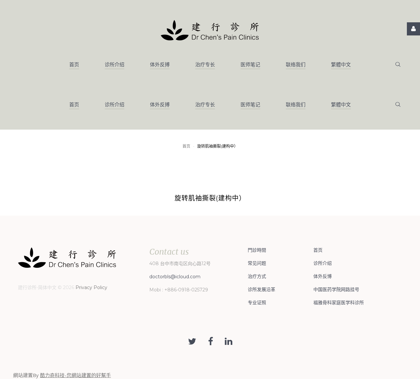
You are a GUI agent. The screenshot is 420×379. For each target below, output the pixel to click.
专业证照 (257, 302)
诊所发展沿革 (261, 289)
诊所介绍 (322, 263)
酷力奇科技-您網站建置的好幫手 (75, 375)
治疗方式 (257, 276)
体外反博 (322, 276)
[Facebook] (210, 341)
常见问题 (257, 263)
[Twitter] (192, 341)
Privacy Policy (91, 287)
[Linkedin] (228, 341)
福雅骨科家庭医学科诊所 (338, 302)
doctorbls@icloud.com (174, 277)
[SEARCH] (397, 64)
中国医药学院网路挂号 (336, 289)
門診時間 (257, 250)
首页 (186, 146)
